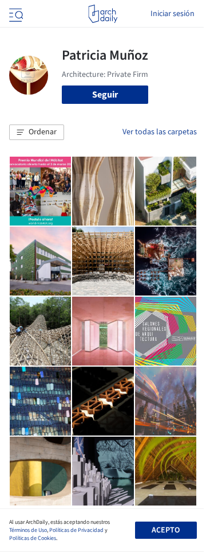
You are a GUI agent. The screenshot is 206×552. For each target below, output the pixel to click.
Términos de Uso (28, 530)
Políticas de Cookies (32, 538)
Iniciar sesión (172, 14)
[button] (36, 133)
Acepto (166, 530)
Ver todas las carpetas (159, 132)
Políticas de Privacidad (76, 530)
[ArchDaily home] (102, 14)
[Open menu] (15, 14)
